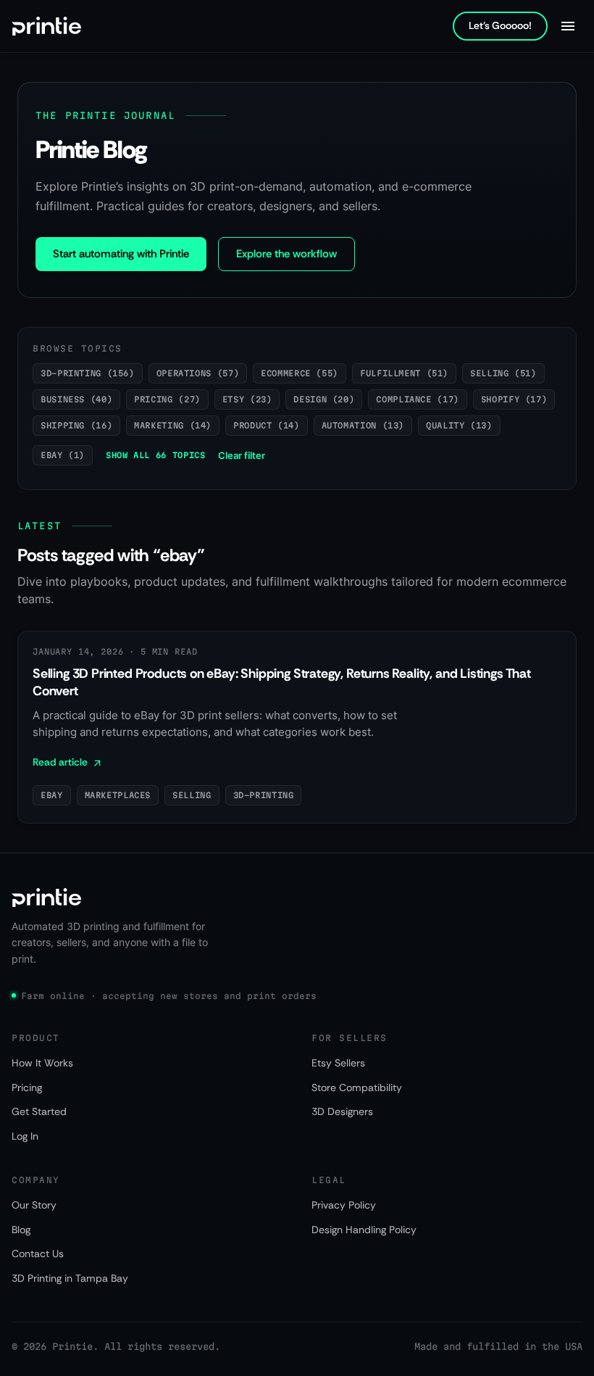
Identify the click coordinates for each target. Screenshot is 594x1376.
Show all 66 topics (155, 455)
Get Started (39, 1111)
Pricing (27, 1087)
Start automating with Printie (121, 253)
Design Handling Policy (364, 1229)
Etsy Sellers (338, 1062)
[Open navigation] (567, 26)
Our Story (34, 1204)
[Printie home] (46, 26)
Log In (25, 1136)
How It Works (42, 1062)
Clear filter (241, 455)
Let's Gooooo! (500, 25)
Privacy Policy (343, 1204)
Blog (21, 1229)
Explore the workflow (286, 253)
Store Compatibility (356, 1087)
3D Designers (342, 1111)
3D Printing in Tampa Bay (70, 1278)
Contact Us (38, 1253)
